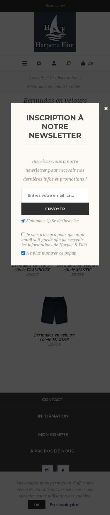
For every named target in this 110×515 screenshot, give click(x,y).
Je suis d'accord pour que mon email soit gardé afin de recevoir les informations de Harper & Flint (54, 239)
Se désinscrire (65, 220)
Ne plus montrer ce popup (51, 252)
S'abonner (35, 220)
